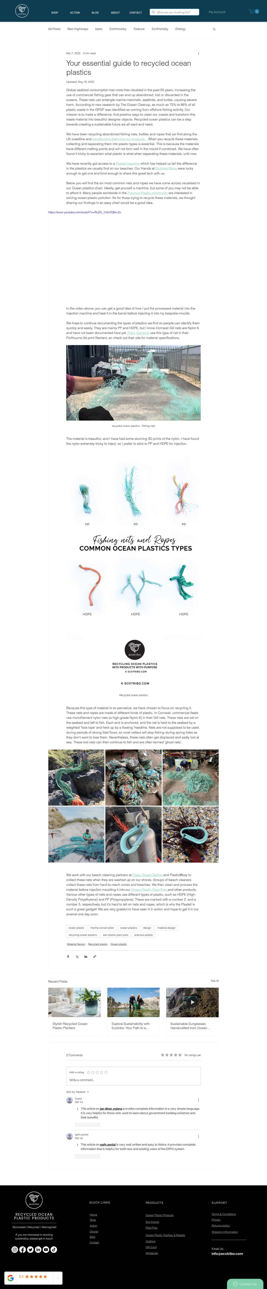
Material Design (76, 944)
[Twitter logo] (30, 1173)
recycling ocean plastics (83, 934)
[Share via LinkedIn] (86, 956)
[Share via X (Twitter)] (77, 956)
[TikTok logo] (53, 1173)
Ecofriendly (160, 29)
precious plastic (143, 934)
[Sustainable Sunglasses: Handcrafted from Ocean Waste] (192, 1002)
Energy (180, 29)
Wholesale (152, 1176)
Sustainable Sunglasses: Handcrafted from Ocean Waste (189, 1026)
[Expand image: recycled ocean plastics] (76, 835)
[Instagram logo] (14, 1173)
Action (93, 1149)
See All (215, 980)
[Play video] (133, 258)
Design (94, 1154)
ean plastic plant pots (115, 934)
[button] (254, 11)
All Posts (54, 29)
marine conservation (102, 927)
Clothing (150, 1164)
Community (118, 29)
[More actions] (198, 53)
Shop (93, 1143)
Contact (94, 1165)
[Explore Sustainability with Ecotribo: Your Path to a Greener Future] (133, 1002)
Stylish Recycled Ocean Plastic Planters (70, 1026)
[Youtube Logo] (46, 1173)
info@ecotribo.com (227, 1177)
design (147, 927)
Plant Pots (151, 1151)
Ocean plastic (119, 944)
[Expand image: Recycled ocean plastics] (76, 778)
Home (93, 1138)
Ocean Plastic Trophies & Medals (165, 1158)
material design (166, 927)
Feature (139, 29)
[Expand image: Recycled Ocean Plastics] (133, 835)
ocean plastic (76, 927)
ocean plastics (128, 927)
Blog (92, 1160)
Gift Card (151, 1170)
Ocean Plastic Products (160, 1138)
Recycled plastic (98, 944)
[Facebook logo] (22, 1173)
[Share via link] (94, 956)
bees (98, 29)
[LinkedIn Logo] (38, 1173)
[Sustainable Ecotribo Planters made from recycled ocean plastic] (74, 1002)
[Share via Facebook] (68, 956)
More (196, 29)
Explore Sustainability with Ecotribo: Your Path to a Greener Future (131, 1026)
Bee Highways (78, 29)
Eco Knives (152, 1145)
